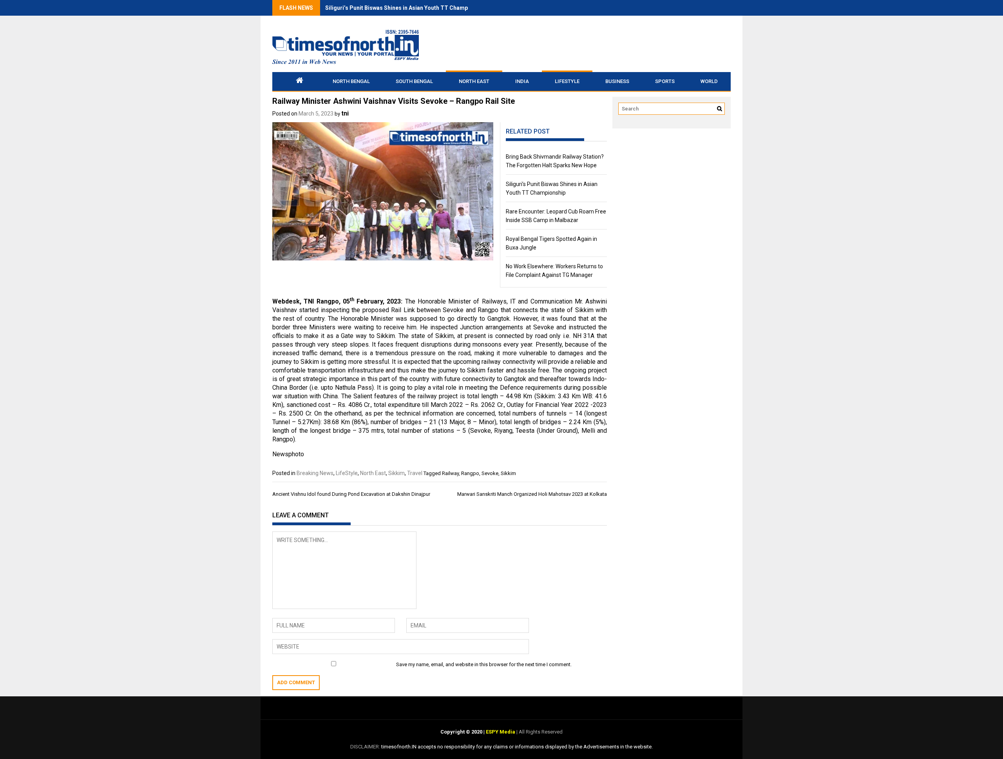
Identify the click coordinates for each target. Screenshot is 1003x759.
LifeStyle (567, 81)
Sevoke (490, 473)
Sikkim (396, 473)
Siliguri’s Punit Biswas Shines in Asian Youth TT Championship (406, 8)
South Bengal (414, 81)
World (709, 81)
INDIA (522, 81)
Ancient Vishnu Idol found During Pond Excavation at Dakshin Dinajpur (351, 494)
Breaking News (315, 473)
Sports (665, 81)
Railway (450, 473)
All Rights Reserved (540, 732)
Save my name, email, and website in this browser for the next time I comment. (484, 664)
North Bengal (351, 81)
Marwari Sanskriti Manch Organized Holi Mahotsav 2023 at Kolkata (532, 494)
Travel (414, 473)
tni (345, 113)
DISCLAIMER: (365, 747)
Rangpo (470, 473)
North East (474, 81)
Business (617, 81)
